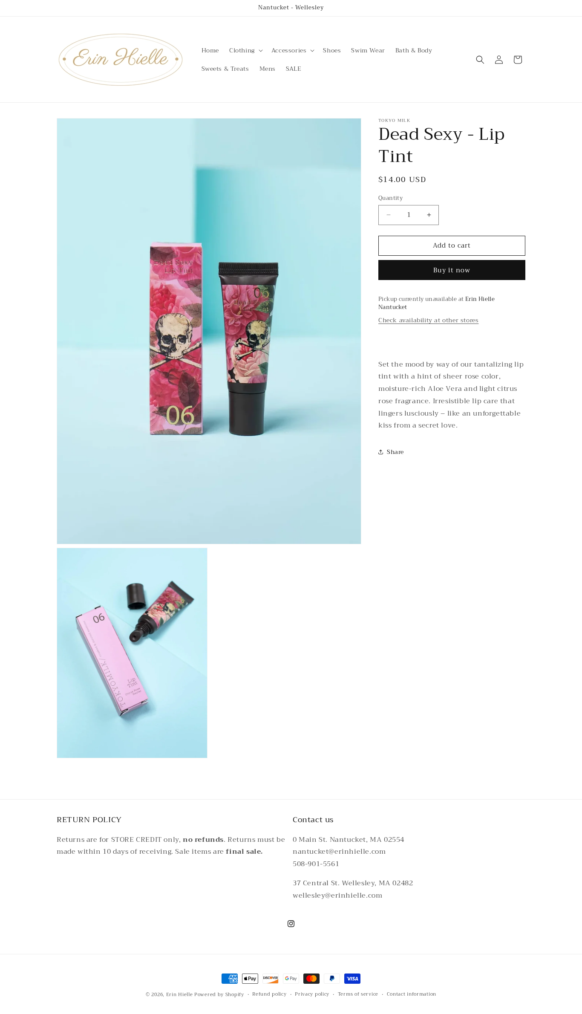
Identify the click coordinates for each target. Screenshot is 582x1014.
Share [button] (395, 451)
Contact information (411, 994)
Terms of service (358, 994)
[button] (245, 50)
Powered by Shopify (219, 995)
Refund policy (269, 994)
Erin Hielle (179, 995)
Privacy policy (312, 994)
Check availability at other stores (428, 320)
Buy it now (451, 270)
